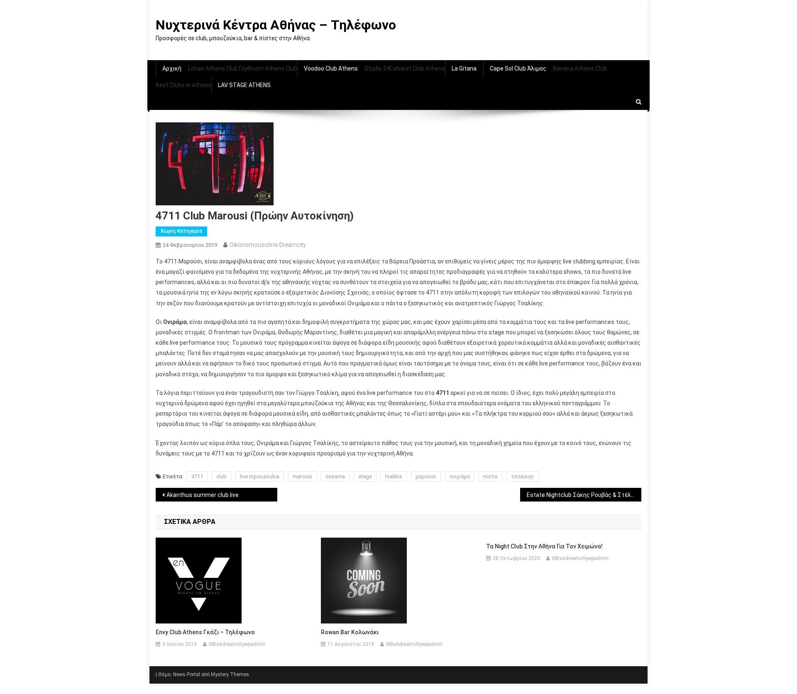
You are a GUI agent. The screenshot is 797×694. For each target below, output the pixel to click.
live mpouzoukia (259, 476)
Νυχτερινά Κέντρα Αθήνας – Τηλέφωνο (276, 25)
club (221, 476)
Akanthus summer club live (202, 495)
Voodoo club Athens (331, 68)
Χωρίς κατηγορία (181, 231)
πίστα (490, 476)
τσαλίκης (522, 476)
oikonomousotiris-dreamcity (268, 244)
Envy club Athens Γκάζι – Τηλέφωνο (205, 632)
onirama (335, 476)
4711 (197, 476)
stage (365, 476)
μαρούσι (426, 476)
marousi (302, 476)
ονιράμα (460, 476)
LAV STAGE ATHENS (244, 85)
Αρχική (171, 68)
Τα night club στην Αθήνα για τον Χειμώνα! (544, 546)
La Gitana (464, 68)
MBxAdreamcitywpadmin (237, 644)
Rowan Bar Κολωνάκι (350, 632)
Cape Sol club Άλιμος (518, 68)
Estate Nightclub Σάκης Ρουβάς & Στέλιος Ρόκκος (584, 495)
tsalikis (393, 476)
